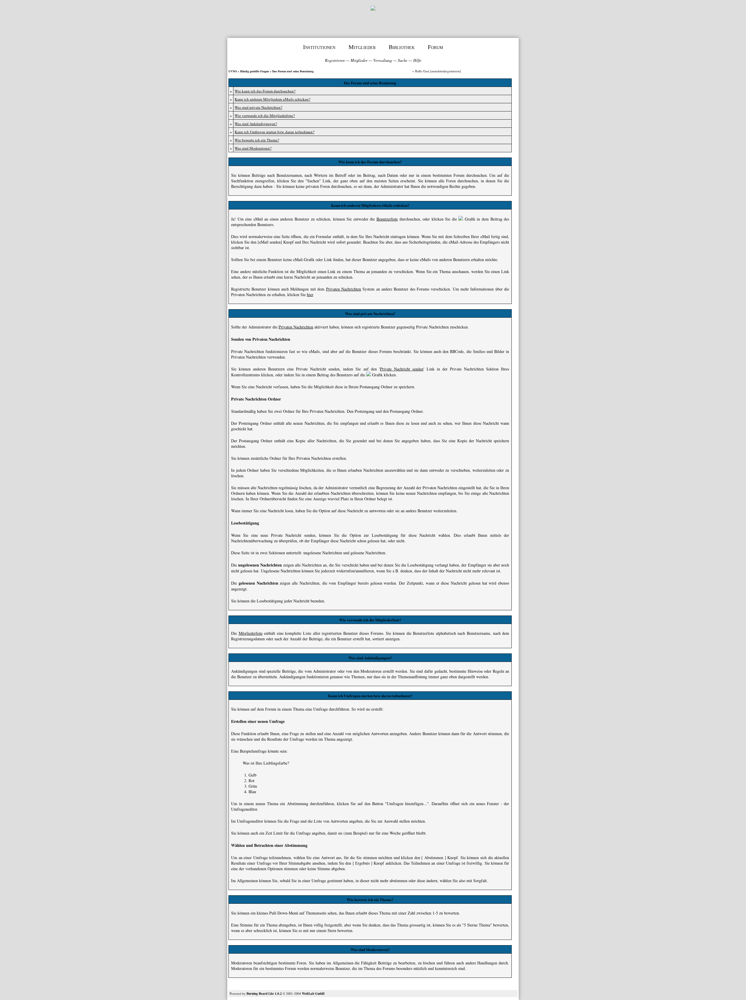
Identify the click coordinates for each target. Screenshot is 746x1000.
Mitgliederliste (251, 633)
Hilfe (417, 60)
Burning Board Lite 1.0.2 (264, 993)
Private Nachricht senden (401, 369)
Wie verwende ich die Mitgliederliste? (265, 115)
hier (310, 294)
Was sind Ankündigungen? (256, 123)
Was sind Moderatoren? (253, 148)
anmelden (437, 71)
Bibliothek (402, 47)
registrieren (452, 71)
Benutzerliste (387, 219)
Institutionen (319, 47)
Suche (402, 60)
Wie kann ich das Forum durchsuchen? (265, 91)
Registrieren (335, 60)
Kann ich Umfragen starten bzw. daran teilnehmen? (274, 131)
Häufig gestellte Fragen (254, 71)
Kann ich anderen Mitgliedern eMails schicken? (272, 99)
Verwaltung (382, 60)
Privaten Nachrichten (343, 289)
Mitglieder (362, 47)
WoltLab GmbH (313, 993)
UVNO (232, 71)
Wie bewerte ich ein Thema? (257, 140)
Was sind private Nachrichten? (258, 107)
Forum (435, 47)
